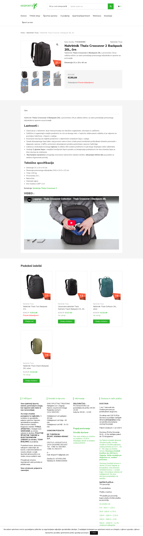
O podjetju (65, 16)
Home (23, 33)
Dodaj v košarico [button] (66, 321)
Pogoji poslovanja (81, 428)
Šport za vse (27, 22)
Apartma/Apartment (81, 16)
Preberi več (29, 321)
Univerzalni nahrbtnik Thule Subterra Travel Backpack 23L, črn (71, 307)
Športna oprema (50, 16)
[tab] (26, 110)
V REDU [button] (94, 533)
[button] (57, 45)
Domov (24, 16)
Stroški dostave (80, 432)
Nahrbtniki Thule (33, 33)
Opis (26, 110)
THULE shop (34, 16)
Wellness (97, 16)
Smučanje (108, 16)
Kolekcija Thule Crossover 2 (45, 188)
